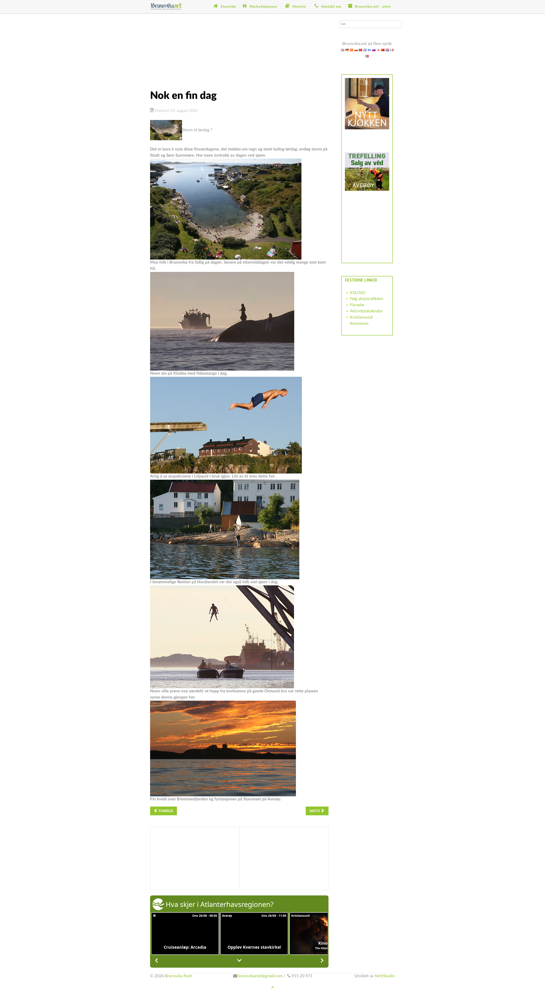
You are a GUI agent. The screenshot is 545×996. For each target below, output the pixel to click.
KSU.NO (357, 293)
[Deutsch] (347, 50)
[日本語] (378, 50)
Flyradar (357, 305)
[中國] (382, 50)
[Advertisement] (239, 50)
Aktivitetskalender (366, 311)
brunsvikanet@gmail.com (260, 976)
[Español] (351, 50)
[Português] (360, 50)
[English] (342, 50)
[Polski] (356, 50)
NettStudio (385, 976)
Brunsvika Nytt (178, 976)
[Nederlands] (387, 50)
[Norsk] (367, 56)
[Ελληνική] (365, 50)
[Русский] (374, 50)
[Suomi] (369, 50)
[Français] (391, 50)
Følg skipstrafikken (366, 299)
